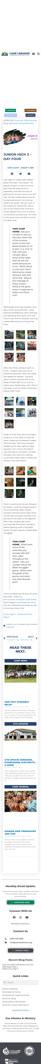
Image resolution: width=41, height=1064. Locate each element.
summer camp (24, 624)
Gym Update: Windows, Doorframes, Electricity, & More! (20, 762)
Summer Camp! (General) (21, 123)
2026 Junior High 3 (10, 969)
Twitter (33, 599)
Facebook (10, 599)
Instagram (20, 599)
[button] (33, 54)
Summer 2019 (21, 120)
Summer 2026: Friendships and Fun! (17, 965)
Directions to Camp (20, 1010)
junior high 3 (12, 624)
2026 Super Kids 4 (10, 967)
